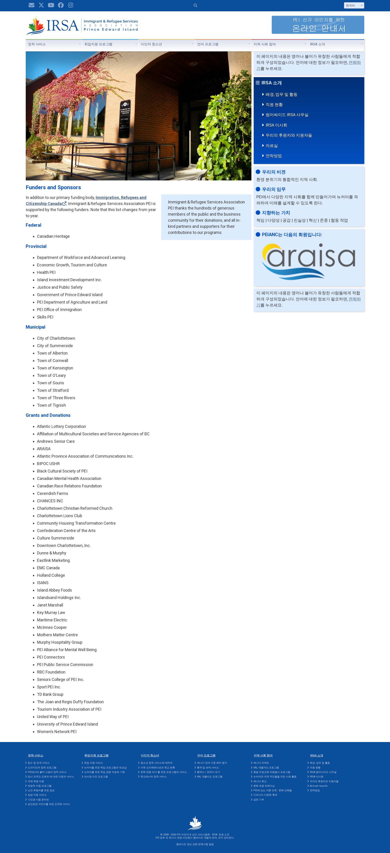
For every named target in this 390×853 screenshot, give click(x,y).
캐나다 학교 (260, 781)
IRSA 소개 (317, 44)
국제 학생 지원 (36, 781)
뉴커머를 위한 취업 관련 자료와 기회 (104, 772)
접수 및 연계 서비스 (39, 762)
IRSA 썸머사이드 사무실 (323, 772)
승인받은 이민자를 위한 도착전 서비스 (49, 804)
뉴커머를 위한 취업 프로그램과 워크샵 (105, 767)
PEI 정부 (160, 837)
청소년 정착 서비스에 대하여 (156, 762)
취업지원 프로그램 (98, 44)
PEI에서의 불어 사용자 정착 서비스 (47, 772)
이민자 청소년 (151, 44)
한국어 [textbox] (350, 5)
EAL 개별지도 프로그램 (210, 776)
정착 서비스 (37, 44)
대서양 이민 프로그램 (96, 776)
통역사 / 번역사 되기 (208, 772)
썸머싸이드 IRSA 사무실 (287, 114)
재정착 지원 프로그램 (39, 785)
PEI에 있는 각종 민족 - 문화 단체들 (272, 790)
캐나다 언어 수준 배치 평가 (212, 762)
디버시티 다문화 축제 (265, 794)
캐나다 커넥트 (261, 762)
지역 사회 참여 (265, 44)
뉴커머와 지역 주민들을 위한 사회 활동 (275, 776)
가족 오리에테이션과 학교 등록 (158, 767)
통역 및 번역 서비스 (208, 767)
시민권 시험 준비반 (38, 799)
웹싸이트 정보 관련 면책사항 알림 (195, 844)
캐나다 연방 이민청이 (181, 837)
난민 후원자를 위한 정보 (41, 790)
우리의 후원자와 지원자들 (289, 135)
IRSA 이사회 (276, 125)
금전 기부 (258, 799)
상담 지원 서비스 (37, 794)
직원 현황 (274, 104)
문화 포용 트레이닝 (264, 785)
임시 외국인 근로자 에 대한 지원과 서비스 (51, 776)
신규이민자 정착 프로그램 (42, 767)
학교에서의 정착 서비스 (154, 776)
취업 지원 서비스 (93, 762)
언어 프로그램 (207, 44)
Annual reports (318, 785)
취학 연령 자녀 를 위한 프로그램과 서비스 (164, 772)
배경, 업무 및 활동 (281, 94)
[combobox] (354, 5)
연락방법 (274, 155)
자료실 (272, 145)
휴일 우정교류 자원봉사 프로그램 (271, 772)
